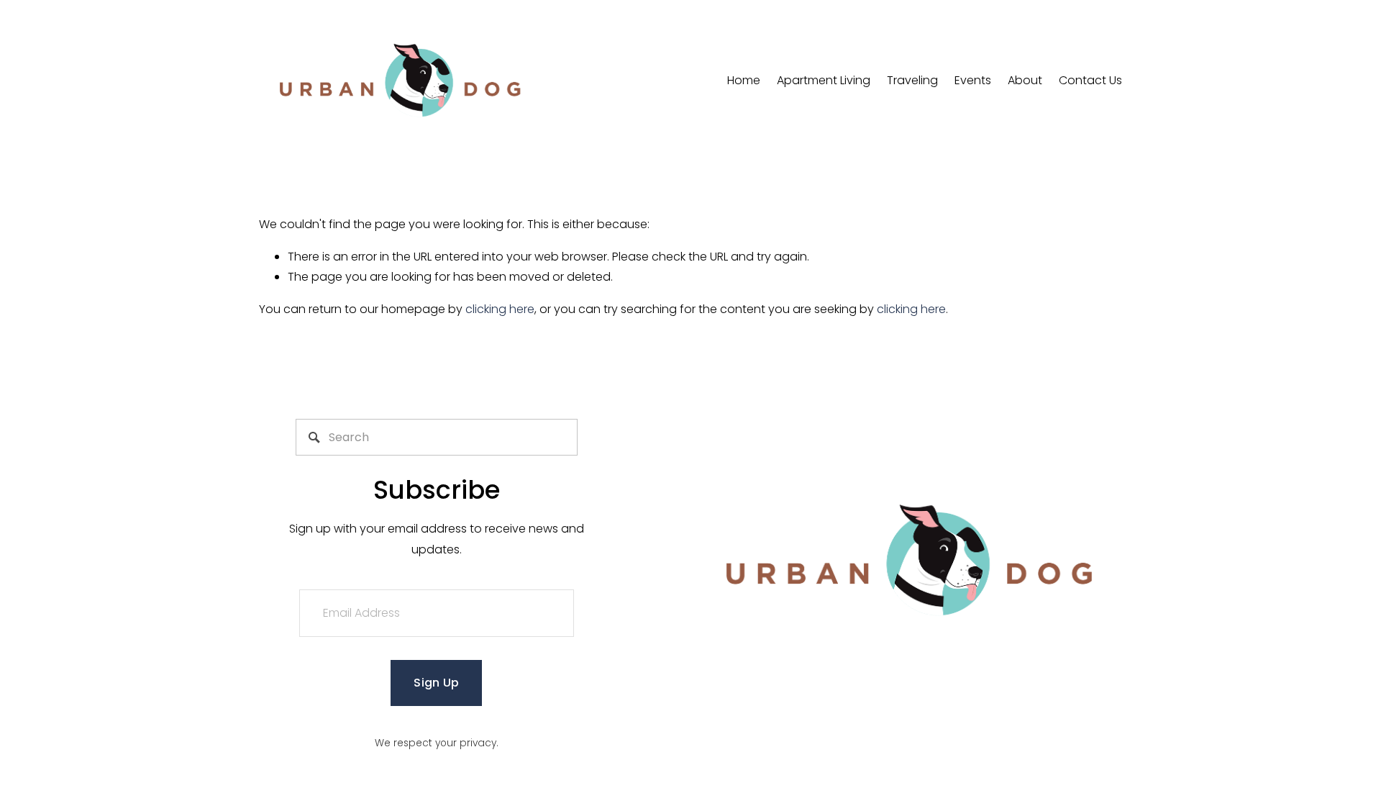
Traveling (912, 80)
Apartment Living (823, 80)
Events (972, 80)
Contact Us (1090, 80)
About (1025, 80)
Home (743, 80)
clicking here (499, 309)
